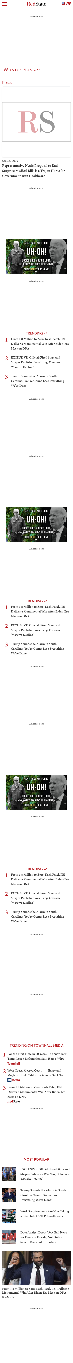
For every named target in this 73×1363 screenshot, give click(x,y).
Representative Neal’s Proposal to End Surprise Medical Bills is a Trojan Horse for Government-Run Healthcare (33, 170)
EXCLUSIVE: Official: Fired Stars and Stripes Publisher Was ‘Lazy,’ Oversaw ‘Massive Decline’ (35, 362)
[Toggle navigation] (4, 4)
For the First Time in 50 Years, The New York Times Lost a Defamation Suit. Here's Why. (36, 1056)
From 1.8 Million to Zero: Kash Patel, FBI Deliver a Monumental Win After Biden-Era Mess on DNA (40, 344)
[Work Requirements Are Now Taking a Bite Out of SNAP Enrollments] (9, 1216)
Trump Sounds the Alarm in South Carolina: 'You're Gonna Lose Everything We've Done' (37, 381)
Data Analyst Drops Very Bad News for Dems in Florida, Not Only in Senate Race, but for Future (43, 1237)
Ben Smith (8, 1297)
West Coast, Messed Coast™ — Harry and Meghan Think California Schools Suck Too (35, 1072)
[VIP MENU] (66, 4)
